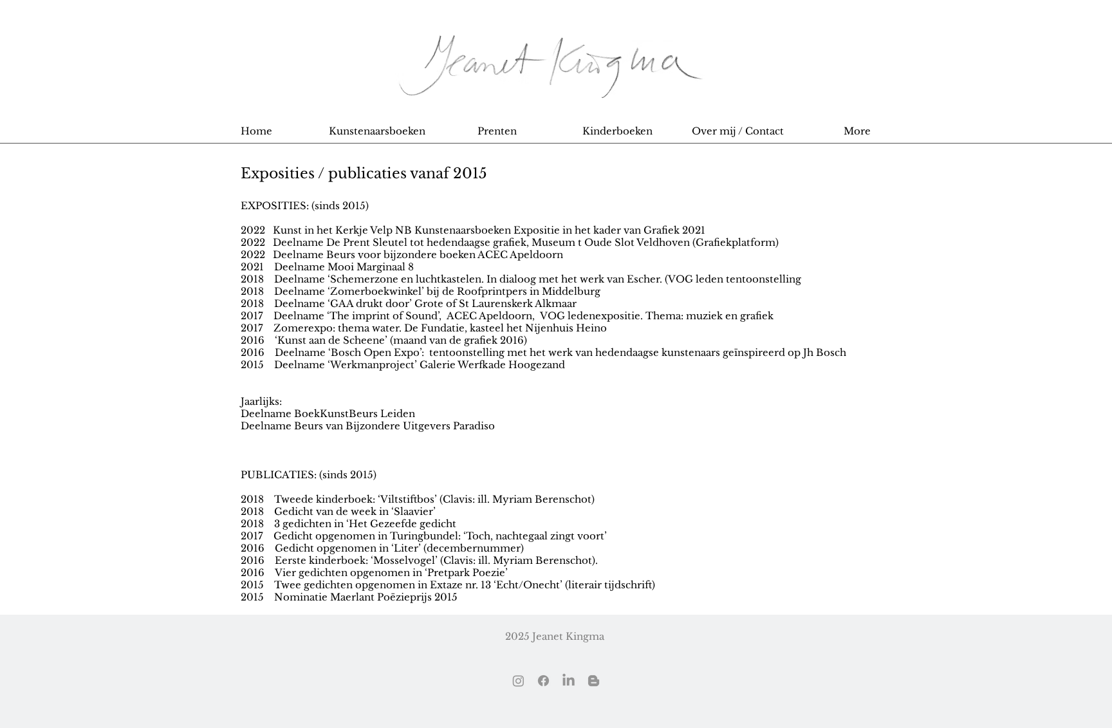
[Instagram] (518, 680)
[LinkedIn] (568, 680)
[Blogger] (593, 680)
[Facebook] (543, 680)
